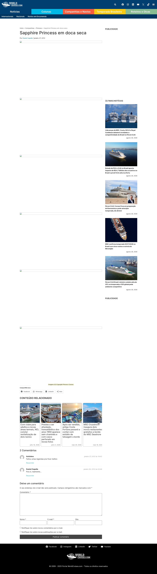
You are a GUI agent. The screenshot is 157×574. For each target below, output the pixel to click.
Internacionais (7, 16)
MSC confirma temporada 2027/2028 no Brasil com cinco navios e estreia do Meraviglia (120, 246)
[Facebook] (122, 4)
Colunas (46, 11)
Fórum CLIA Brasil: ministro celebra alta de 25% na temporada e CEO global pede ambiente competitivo (121, 284)
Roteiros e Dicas (140, 11)
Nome (23, 519)
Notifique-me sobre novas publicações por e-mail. (42, 532)
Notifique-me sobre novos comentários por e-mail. (42, 528)
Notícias (15, 11)
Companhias (29, 28)
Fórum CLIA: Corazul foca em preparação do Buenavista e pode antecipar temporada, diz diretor (120, 208)
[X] (143, 4)
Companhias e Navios (78, 11)
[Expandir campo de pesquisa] (115, 4)
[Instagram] (128, 4)
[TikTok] (148, 4)
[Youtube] (138, 4)
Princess (39, 28)
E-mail (51, 519)
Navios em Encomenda (37, 16)
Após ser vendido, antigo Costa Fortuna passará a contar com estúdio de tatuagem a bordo (71, 430)
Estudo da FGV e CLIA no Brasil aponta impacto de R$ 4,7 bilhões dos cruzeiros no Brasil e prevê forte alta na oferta (121, 170)
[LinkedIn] (133, 4)
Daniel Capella (28, 38)
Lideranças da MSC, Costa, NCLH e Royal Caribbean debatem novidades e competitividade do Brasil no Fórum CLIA (120, 132)
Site (76, 519)
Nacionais (20, 16)
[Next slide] (98, 424)
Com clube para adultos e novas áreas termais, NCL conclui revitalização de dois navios (30, 430)
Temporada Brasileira (109, 11)
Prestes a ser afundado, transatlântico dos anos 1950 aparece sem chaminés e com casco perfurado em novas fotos (51, 433)
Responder (30, 463)
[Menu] (153, 4)
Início (21, 28)
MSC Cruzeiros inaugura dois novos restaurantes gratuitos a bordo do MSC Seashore (93, 429)
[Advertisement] (121, 64)
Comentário (25, 492)
